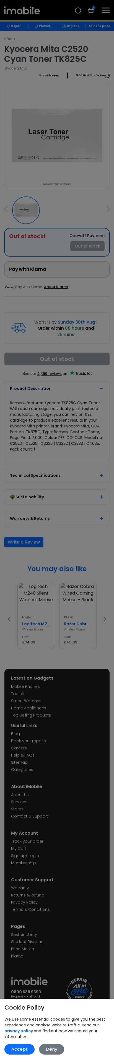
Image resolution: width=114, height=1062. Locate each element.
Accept (19, 1049)
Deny (51, 1049)
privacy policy (19, 1031)
